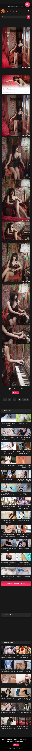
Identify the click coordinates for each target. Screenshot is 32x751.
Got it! (16, 744)
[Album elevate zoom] (27, 4)
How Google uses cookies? (16, 748)
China (16, 392)
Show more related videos (16, 583)
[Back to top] (27, 746)
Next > (26, 399)
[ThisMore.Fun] (13, 11)
